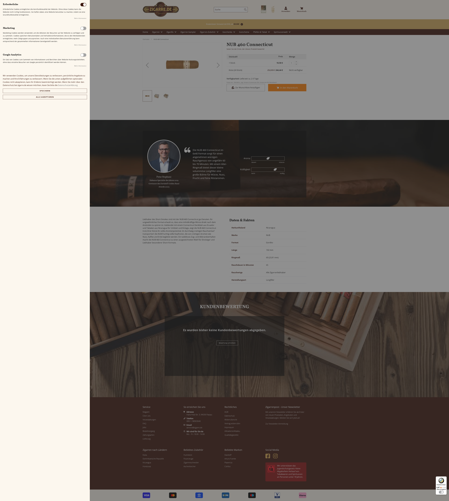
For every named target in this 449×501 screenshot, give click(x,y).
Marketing (83, 28)
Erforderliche (83, 4)
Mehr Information (80, 18)
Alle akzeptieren (45, 97)
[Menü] (445, 477)
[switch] (441, 492)
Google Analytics (83, 55)
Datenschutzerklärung (68, 85)
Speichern (45, 91)
